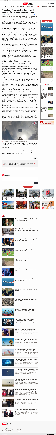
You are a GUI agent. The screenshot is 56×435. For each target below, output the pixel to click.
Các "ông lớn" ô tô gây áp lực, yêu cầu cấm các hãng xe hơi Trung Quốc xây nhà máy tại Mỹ (25, 350)
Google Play (52, 434)
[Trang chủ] (2, 6)
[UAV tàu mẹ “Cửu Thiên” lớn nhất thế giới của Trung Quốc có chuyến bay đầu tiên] (8, 383)
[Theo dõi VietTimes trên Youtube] (49, 429)
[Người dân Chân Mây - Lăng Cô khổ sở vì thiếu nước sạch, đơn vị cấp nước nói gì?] (34, 205)
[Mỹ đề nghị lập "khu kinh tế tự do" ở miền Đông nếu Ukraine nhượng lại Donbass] (8, 403)
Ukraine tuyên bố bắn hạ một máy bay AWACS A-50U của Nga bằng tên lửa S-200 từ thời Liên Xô (19, 163)
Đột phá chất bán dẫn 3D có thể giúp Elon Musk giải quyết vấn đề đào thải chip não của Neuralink (26, 360)
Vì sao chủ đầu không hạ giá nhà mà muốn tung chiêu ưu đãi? (34, 198)
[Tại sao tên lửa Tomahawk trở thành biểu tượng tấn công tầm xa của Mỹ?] (47, 27)
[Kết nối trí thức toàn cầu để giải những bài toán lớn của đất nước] (48, 205)
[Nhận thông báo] (46, 3)
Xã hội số (6, 6)
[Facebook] (31, 14)
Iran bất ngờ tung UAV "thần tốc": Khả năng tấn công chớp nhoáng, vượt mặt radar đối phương (25, 390)
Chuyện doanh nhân (43, 6)
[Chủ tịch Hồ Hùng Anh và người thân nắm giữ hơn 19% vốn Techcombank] (48, 193)
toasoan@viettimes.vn (49, 425)
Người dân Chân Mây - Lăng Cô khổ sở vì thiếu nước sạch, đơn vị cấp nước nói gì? (34, 211)
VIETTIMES (28, 3)
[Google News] (36, 14)
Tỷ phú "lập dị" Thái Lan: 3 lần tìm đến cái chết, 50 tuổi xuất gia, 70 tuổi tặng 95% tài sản (26, 319)
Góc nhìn (10, 6)
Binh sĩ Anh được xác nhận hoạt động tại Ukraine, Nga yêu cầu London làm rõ (26, 340)
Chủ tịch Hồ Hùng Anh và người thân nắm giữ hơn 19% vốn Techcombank (47, 198)
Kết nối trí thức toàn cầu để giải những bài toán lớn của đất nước (47, 210)
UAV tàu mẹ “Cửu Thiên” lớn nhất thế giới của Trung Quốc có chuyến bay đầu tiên (26, 380)
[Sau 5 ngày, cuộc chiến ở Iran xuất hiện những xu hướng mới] (47, 39)
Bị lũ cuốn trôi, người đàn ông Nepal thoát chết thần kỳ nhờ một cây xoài (21, 198)
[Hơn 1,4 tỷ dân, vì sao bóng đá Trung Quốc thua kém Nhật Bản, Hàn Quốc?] (47, 62)
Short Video (33, 6)
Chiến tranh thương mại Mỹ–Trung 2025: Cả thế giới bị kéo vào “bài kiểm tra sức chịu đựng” (25, 309)
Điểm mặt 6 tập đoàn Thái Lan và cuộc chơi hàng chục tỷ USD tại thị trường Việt (7, 211)
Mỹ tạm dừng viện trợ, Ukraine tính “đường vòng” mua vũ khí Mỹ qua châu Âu (44, 103)
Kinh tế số (14, 6)
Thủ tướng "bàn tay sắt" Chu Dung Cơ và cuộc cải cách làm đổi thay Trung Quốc (44, 88)
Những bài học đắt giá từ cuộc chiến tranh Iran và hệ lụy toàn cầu (45, 56)
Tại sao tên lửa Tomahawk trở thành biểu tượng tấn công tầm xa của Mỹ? (45, 32)
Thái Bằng (5, 14)
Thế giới (37, 6)
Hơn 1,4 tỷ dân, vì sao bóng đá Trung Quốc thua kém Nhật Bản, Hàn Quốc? (45, 68)
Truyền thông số (51, 6)
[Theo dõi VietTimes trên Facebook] (46, 429)
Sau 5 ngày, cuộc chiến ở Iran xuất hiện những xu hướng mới (45, 44)
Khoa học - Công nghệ (20, 6)
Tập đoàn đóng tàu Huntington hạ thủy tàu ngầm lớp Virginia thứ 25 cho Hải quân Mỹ (17, 165)
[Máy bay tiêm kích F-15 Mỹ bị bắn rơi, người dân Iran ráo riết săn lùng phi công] (47, 74)
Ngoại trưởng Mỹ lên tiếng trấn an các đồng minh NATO (26, 269)
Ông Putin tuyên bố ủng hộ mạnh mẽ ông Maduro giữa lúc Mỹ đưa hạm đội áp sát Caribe (26, 410)
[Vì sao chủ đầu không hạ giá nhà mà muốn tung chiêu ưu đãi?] (34, 193)
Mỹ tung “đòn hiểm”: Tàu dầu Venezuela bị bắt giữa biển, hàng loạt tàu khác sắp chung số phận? (26, 370)
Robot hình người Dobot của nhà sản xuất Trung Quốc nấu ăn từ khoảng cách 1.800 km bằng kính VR (44, 96)
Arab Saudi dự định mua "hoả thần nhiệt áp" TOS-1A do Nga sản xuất (15, 164)
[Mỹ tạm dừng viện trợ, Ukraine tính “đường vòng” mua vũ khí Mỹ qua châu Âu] (50, 102)
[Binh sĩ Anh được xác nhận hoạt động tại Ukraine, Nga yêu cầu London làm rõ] (8, 342)
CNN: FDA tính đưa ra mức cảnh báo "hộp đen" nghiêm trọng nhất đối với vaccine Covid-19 (25, 329)
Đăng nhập (51, 3)
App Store (48, 434)
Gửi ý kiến (36, 182)
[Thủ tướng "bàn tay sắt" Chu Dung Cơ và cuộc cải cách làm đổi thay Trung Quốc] (50, 88)
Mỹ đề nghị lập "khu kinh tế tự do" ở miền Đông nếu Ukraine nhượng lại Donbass (26, 400)
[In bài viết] (33, 14)
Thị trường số (27, 6)
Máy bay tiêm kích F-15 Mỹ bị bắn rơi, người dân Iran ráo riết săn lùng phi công (45, 80)
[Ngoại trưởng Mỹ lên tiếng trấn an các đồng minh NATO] (8, 272)
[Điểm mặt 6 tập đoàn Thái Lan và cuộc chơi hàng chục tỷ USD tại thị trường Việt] (8, 205)
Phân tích (5, 216)
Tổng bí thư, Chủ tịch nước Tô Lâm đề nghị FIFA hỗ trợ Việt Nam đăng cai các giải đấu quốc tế (21, 211)
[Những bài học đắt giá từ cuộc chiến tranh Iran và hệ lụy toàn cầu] (47, 51)
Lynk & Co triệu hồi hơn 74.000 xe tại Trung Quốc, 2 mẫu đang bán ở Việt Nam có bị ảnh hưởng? (8, 198)
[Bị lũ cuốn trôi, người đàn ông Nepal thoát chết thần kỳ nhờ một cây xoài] (21, 193)
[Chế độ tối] (48, 3)
